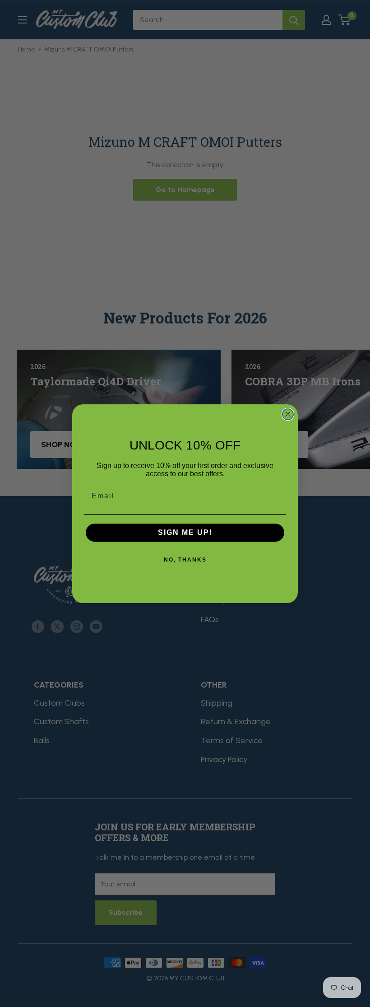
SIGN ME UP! (185, 532)
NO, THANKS (185, 560)
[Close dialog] (287, 414)
